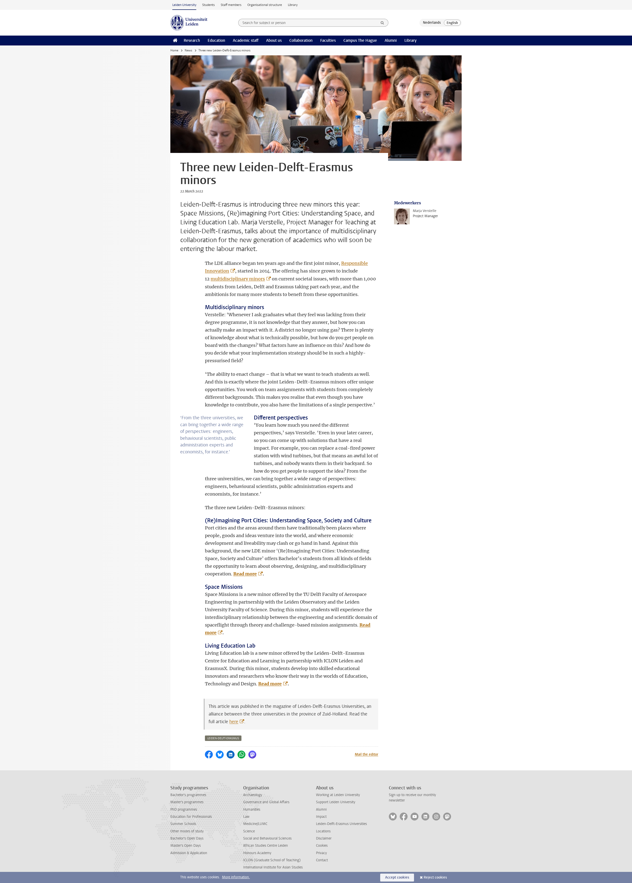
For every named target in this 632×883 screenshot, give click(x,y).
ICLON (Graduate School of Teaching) (272, 860)
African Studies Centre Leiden (265, 845)
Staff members (231, 5)
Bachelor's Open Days (186, 838)
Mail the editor (366, 754)
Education (216, 40)
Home (174, 50)
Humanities (251, 809)
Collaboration (301, 40)
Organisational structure (264, 5)
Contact (322, 860)
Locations (323, 831)
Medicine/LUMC (255, 823)
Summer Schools (183, 823)
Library (292, 5)
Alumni (391, 40)
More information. (236, 877)
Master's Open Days (185, 845)
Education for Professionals (191, 816)
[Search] (382, 23)
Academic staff (245, 40)
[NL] (431, 23)
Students (208, 5)
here (233, 722)
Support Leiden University (335, 802)
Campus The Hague (360, 40)
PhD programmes (183, 809)
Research (192, 40)
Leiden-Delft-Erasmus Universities (341, 823)
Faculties (328, 40)
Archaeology (252, 795)
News (188, 50)
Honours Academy (257, 853)
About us (274, 40)
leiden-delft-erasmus (223, 738)
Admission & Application (188, 853)
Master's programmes (186, 802)
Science (249, 831)
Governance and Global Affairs (266, 802)
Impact (321, 816)
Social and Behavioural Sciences (267, 838)
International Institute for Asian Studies (273, 867)
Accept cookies (397, 877)
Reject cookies (435, 877)
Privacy (321, 853)
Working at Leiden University (338, 795)
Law (246, 816)
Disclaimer (324, 838)
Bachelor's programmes (188, 795)
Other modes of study (187, 831)
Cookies (322, 845)
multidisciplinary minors (238, 279)
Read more (245, 574)
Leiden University (184, 5)
